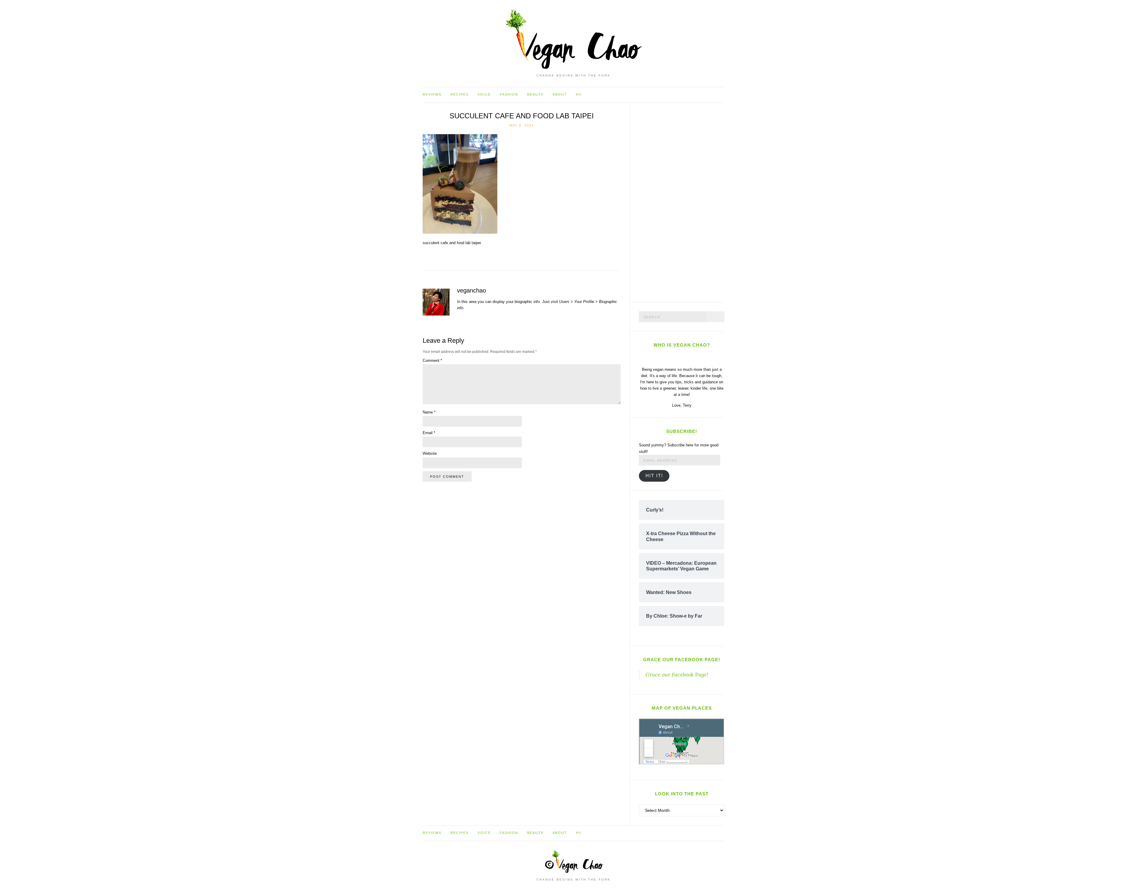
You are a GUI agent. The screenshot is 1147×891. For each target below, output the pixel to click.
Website (430, 453)
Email (429, 433)
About (560, 94)
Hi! (579, 94)
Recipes (459, 94)
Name (429, 412)
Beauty (535, 94)
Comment (432, 360)
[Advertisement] (684, 201)
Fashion (509, 94)
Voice (484, 94)
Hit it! (654, 475)
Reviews (432, 94)
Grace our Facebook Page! (681, 659)
